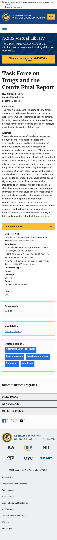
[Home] (28, 17)
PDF (10, 311)
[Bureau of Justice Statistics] (28, 451)
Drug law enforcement (38, 356)
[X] (13, 422)
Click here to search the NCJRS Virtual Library (28, 59)
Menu (51, 17)
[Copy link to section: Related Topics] (23, 343)
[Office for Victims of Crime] (28, 460)
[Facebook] (5, 422)
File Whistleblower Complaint (15, 484)
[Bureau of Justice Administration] (11, 450)
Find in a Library (13, 331)
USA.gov (5, 522)
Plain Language (8, 490)
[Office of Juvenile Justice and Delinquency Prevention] (10, 460)
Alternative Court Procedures (20, 348)
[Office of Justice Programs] (6, 17)
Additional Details (14, 226)
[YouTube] (22, 422)
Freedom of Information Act (14, 516)
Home (4, 28)
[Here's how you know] (28, 4)
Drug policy (12, 363)
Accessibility (7, 477)
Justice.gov (7, 528)
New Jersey (27, 363)
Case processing (14, 356)
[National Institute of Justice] (46, 450)
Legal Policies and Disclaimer (15, 503)
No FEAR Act (7, 509)
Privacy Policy (8, 496)
